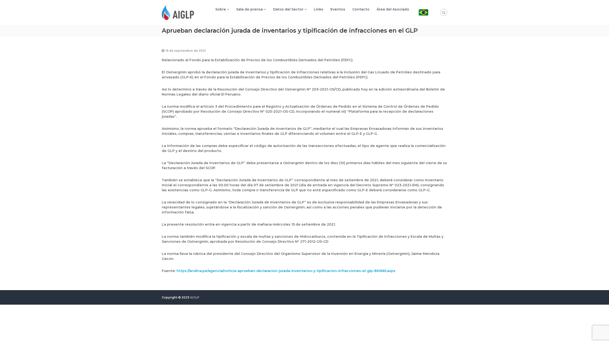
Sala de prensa (249, 9)
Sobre (220, 9)
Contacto (360, 9)
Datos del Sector (288, 9)
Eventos (337, 9)
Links (318, 9)
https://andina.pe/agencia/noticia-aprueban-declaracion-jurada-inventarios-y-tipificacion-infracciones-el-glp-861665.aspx (286, 271)
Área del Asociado (393, 9)
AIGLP (194, 297)
